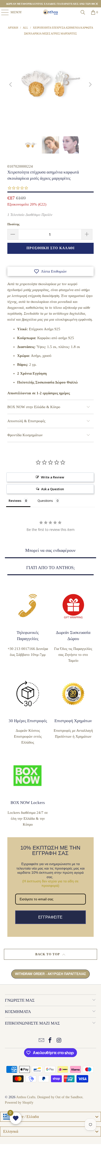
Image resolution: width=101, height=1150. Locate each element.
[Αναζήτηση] (83, 12)
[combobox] (50, 1117)
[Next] (90, 84)
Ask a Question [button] (52, 489)
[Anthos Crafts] (50, 12)
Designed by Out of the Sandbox (60, 1097)
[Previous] (11, 84)
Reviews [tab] (15, 500)
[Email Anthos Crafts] (41, 1040)
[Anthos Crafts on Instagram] (59, 1040)
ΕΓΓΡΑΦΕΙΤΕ (50, 917)
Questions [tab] (45, 500)
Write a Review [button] (52, 477)
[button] (50, 271)
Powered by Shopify (19, 1102)
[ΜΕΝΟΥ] (2, 12)
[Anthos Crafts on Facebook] (50, 1040)
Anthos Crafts (25, 1097)
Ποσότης (13, 224)
